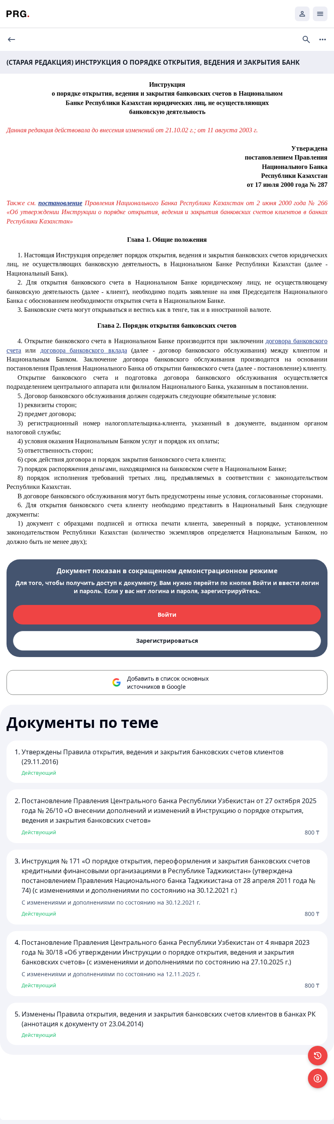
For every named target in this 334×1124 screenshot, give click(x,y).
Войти (167, 614)
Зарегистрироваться (167, 640)
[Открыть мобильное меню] (320, 14)
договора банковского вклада (83, 350)
